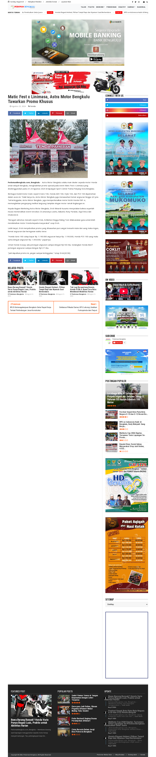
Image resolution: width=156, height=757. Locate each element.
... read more (125, 705)
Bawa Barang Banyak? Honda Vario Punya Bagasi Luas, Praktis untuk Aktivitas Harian (30, 722)
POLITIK (91, 7)
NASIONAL (141, 7)
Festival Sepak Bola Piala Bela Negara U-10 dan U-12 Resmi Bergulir (126, 711)
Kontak (143, 754)
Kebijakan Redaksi (34, 2)
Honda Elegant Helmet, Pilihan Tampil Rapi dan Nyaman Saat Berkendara (45, 12)
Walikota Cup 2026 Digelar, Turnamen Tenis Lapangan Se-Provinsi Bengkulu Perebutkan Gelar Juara (124, 723)
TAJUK (83, 7)
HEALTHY (122, 7)
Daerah (81, 12)
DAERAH (131, 7)
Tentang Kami (132, 754)
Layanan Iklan (66, 2)
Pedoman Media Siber (104, 754)
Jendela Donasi (51, 2)
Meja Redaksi (119, 754)
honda (33, 106)
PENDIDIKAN (111, 7)
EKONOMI (99, 7)
